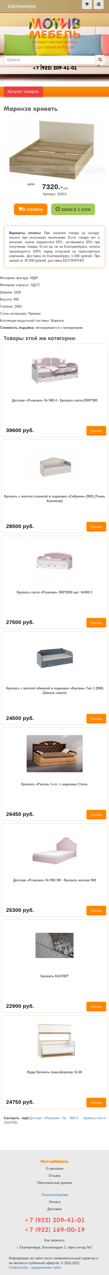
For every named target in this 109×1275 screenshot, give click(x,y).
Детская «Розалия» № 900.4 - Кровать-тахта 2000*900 (54, 400)
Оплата (54, 1202)
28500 (20, 526)
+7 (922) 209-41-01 (54, 1220)
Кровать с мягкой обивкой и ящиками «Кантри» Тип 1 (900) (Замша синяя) (54, 690)
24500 (20, 718)
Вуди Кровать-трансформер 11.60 (54, 1072)
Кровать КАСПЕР (54, 976)
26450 (20, 814)
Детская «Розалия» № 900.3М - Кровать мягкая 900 (54, 880)
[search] (100, 60)
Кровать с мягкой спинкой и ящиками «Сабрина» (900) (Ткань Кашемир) (54, 498)
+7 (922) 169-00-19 (54, 1229)
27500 (20, 622)
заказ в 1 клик (75, 209)
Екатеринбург (22, 6)
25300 (20, 910)
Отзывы (55, 1176)
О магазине (54, 1168)
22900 (20, 1006)
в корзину (33, 209)
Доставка (54, 1209)
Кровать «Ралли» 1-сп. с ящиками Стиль (54, 784)
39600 (20, 430)
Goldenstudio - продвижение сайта (35, 1267)
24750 (20, 1102)
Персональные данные (54, 1183)
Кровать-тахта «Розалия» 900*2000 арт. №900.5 (54, 592)
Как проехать (54, 1240)
